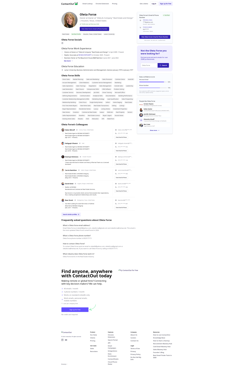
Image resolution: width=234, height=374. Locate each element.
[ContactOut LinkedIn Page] (62, 351)
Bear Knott (69, 200)
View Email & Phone (121, 137)
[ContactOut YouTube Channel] (66, 351)
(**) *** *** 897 (123, 203)
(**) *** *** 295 (123, 133)
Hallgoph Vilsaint (71, 143)
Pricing (114, 4)
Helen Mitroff (70, 130)
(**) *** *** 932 (123, 147)
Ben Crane (147, 124)
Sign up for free (165, 4)
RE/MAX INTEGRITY (84, 55)
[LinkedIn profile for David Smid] (75, 183)
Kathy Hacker (148, 109)
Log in (154, 4)
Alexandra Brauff (149, 119)
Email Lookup (88, 4)
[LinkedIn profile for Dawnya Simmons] (80, 156)
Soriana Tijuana (148, 104)
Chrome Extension (102, 4)
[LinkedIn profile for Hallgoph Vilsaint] (79, 143)
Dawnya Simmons (71, 157)
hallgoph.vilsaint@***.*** (125, 143)
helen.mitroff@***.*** (125, 130)
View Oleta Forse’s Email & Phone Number (154, 37)
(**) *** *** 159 (123, 160)
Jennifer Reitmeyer (149, 114)
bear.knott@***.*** (124, 200)
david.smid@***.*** (124, 183)
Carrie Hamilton (71, 170)
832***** (146, 29)
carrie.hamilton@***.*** (125, 170)
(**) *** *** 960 (123, 174)
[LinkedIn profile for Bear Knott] (75, 200)
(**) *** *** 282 (123, 187)
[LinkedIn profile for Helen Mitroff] (76, 129)
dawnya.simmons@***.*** (125, 157)
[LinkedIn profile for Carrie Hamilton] (78, 170)
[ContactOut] (70, 4)
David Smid (69, 184)
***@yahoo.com (148, 22)
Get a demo (144, 4)
